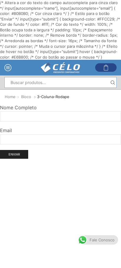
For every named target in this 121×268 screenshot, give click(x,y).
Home (10, 96)
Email (6, 130)
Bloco (26, 96)
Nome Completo (18, 107)
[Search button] (112, 82)
